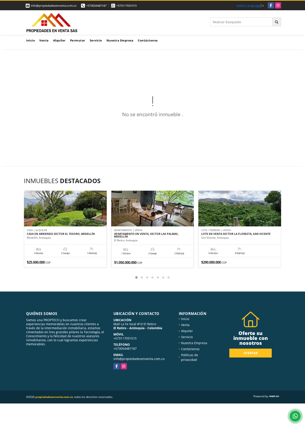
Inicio (30, 40)
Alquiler (59, 40)
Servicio (96, 40)
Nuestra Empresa (120, 40)
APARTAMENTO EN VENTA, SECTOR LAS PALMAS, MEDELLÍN (146, 235)
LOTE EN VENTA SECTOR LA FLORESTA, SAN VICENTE (236, 234)
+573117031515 (126, 6)
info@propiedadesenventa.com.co (139, 359)
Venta (44, 40)
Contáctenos (148, 40)
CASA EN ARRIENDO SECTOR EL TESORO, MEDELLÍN (61, 234)
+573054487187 (96, 6)
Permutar (77, 40)
